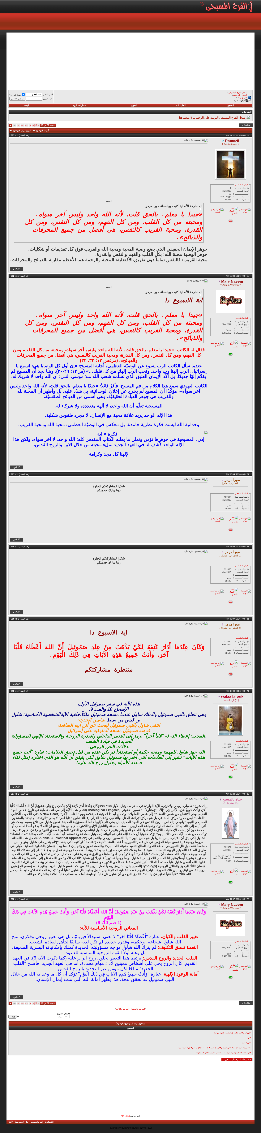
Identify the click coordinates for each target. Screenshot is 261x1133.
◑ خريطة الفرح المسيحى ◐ (237, 1059)
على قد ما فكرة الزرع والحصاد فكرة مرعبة (232, 1033)
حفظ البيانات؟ (15, 95)
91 (18, 125)
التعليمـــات (181, 105)
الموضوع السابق (138, 1009)
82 (22, 125)
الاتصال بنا (49, 1122)
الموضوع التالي (122, 1009)
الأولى (35, 125)
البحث (26, 105)
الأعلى (10, 1122)
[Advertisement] (138, 61)
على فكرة (246, 1042)
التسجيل (230, 105)
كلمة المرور (48, 98)
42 (26, 125)
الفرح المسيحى (36, 1122)
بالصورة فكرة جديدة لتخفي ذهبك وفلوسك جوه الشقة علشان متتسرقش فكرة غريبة (214, 1047)
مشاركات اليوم (79, 105)
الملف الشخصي (241, 184)
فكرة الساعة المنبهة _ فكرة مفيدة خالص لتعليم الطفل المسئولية (223, 1052)
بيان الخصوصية (21, 1122)
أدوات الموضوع (42, 130)
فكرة (249, 1037)
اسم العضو (48, 94)
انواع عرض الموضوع (22, 130)
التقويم (134, 105)
